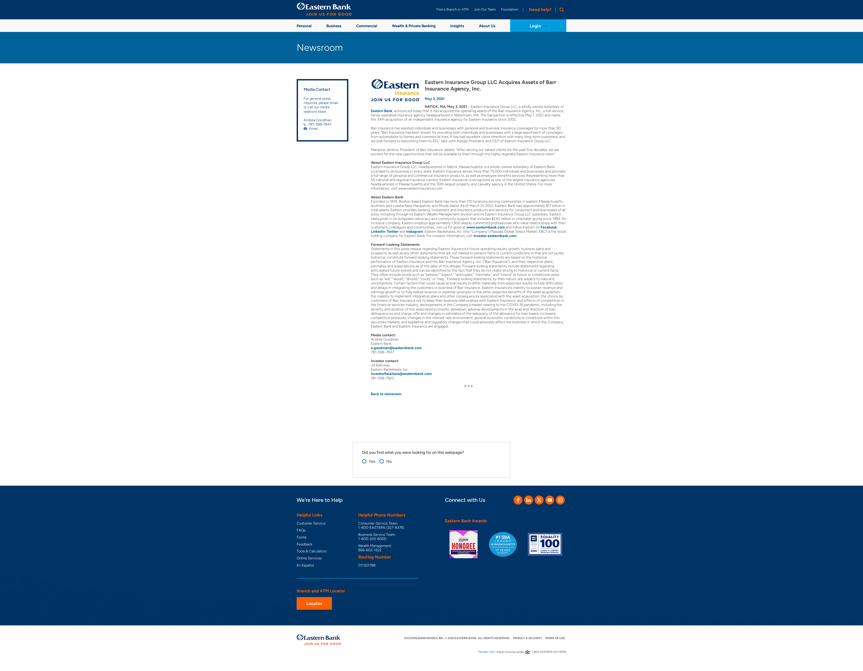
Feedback (304, 544)
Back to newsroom (386, 394)
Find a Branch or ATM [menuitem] (452, 9)
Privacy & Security (527, 638)
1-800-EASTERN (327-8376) (381, 527)
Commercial (366, 26)
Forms (301, 537)
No (389, 461)
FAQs (301, 530)
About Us (487, 26)
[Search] (560, 9)
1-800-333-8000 (372, 539)
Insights (457, 26)
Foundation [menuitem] (509, 9)
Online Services (309, 558)
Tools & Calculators (312, 551)
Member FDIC (486, 651)
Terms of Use (555, 638)
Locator (314, 603)
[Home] (325, 9)
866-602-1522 (370, 550)
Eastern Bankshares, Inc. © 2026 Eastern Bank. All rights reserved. (457, 638)
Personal (304, 26)
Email (313, 128)
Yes (372, 461)
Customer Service (311, 523)
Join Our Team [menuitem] (485, 9)
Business (333, 26)
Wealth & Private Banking (414, 26)
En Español (305, 565)
